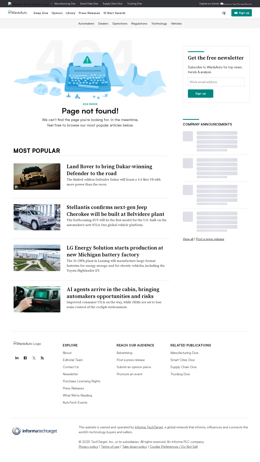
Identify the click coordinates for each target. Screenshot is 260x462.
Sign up (244, 12)
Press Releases (89, 13)
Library (71, 13)
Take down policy (134, 447)
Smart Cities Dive (89, 3)
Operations (119, 23)
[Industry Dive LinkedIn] (16, 358)
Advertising (124, 353)
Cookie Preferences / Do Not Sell (174, 447)
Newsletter (70, 374)
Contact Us (71, 367)
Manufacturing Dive (64, 3)
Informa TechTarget (149, 427)
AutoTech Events (75, 402)
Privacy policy (88, 447)
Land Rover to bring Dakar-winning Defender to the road (109, 170)
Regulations (139, 23)
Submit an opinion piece (134, 367)
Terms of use (110, 447)
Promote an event (129, 374)
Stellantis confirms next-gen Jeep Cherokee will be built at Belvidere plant (115, 211)
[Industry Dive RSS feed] (42, 358)
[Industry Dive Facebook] (25, 358)
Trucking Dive (134, 3)
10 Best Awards (114, 13)
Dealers (103, 23)
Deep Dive (41, 13)
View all (188, 239)
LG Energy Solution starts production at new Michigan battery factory (115, 251)
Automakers (86, 23)
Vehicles (176, 23)
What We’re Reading (77, 395)
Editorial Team (73, 360)
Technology (159, 23)
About (67, 353)
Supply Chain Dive (112, 3)
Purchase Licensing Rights (81, 381)
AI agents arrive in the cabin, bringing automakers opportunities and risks (113, 293)
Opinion (57, 13)
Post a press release (210, 239)
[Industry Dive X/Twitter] (33, 358)
